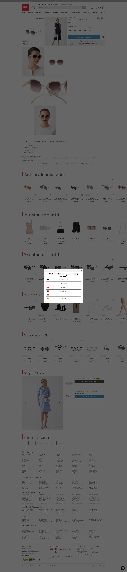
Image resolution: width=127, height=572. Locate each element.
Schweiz (63, 287)
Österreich (63, 283)
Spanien (63, 298)
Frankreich (63, 291)
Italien (63, 294)
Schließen (81, 270)
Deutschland (63, 279)
